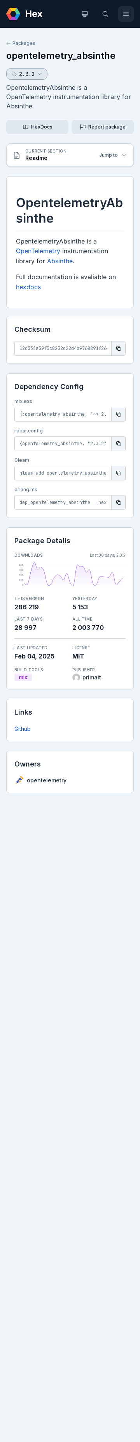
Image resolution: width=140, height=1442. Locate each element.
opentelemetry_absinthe (61, 55)
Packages (23, 43)
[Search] (105, 13)
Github (22, 728)
